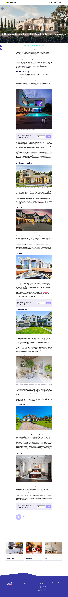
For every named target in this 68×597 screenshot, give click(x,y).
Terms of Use (40, 590)
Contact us (26, 584)
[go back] (2, 8)
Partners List (40, 592)
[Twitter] (52, 582)
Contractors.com (51, 595)
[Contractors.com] (9, 583)
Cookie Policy (40, 583)
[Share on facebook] (1, 46)
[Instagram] (58, 582)
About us (25, 583)
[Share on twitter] (1, 49)
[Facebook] (55, 582)
